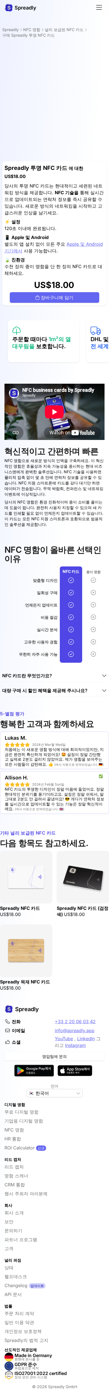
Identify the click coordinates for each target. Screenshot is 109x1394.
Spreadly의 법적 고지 (26, 1340)
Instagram (75, 1045)
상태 (8, 1267)
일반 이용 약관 (19, 1322)
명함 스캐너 (16, 1176)
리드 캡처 (14, 1167)
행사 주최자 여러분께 (26, 1193)
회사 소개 (14, 1212)
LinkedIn (86, 1038)
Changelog (15, 1285)
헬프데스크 (15, 1276)
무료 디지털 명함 (21, 1112)
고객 (8, 1248)
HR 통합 (12, 1139)
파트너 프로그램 (20, 1239)
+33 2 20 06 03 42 (75, 1021)
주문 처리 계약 (19, 1313)
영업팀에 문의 (54, 1056)
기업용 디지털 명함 (23, 1121)
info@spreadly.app (74, 1030)
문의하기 (13, 1230)
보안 (8, 1221)
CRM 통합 (14, 1184)
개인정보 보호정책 (23, 1331)
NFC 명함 (14, 1130)
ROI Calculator (19, 1148)
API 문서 (13, 1294)
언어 (54, 1086)
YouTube (64, 1038)
